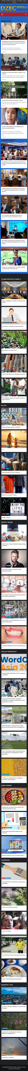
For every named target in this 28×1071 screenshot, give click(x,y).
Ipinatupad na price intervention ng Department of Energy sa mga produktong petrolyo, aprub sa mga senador (14, 163)
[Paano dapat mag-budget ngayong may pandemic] (14, 821)
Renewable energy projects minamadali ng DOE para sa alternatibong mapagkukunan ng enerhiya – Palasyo (14, 242)
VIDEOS (14, 2)
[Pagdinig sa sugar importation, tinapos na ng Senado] (14, 62)
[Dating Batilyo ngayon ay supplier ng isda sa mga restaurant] (14, 387)
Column (24, 0)
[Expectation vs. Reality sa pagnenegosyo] (14, 316)
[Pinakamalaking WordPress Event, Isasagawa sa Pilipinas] (14, 663)
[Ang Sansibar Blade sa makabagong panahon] (14, 363)
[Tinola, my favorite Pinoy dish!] (14, 897)
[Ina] (14, 439)
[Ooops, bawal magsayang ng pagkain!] (14, 968)
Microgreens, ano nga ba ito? (9, 350)
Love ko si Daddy (6, 931)
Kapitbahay (8, 878)
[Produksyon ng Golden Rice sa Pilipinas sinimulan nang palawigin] (14, 767)
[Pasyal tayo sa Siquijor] (14, 1047)
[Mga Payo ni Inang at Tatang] (14, 484)
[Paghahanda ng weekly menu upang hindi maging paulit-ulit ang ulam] (14, 796)
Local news (15, 297)
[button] (2, 14)
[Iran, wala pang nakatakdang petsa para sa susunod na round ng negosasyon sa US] (14, 205)
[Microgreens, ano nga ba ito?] (14, 339)
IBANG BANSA (5, 211)
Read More (4, 51)
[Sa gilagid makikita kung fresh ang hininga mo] (14, 635)
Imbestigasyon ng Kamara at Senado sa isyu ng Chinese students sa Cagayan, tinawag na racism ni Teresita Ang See (13, 43)
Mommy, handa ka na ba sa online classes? (13, 855)
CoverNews (10, 1068)
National (3, 96)
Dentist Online (8, 540)
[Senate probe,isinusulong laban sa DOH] (14, 90)
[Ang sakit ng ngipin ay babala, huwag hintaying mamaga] (14, 559)
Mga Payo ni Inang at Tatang (9, 495)
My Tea (7, 423)
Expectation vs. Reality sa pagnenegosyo (12, 326)
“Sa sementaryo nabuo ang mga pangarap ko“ (14, 955)
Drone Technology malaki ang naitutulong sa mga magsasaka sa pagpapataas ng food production (13, 753)
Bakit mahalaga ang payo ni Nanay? (11, 427)
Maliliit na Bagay (6, 517)
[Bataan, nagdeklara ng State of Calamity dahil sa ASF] (14, 290)
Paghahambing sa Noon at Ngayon (11, 472)
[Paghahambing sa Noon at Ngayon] (14, 462)
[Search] (26, 14)
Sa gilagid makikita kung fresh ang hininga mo (14, 645)
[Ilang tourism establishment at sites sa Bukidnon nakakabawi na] (14, 1021)
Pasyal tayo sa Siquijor (8, 1057)
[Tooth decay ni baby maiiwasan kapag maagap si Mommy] (14, 533)
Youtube (8, 0)
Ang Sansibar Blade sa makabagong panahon (14, 374)
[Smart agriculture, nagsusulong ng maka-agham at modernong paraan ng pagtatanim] (14, 715)
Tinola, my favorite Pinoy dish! (9, 907)
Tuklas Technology (9, 669)
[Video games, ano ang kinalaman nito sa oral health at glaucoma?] (14, 609)
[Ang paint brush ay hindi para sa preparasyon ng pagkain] (14, 871)
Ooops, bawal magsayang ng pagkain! (12, 978)
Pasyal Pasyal (4, 1002)
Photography (13, 0)
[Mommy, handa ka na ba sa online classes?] (14, 845)
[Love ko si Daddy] (14, 920)
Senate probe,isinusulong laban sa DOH (12, 100)
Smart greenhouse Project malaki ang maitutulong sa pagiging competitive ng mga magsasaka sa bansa (13, 700)
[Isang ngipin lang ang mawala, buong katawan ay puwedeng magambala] (14, 584)
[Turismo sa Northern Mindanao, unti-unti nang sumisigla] (14, 996)
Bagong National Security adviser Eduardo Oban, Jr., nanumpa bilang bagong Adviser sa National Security (13, 190)
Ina (2, 449)
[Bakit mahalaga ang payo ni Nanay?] (14, 416)
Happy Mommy (9, 803)
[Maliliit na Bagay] (14, 507)
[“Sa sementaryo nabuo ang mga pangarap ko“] (14, 944)
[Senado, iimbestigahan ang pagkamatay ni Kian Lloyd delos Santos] (14, 116)
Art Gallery (19, 0)
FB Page (3, 0)
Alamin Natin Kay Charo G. (7, 297)
